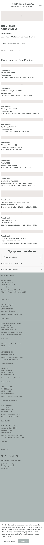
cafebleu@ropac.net (7, 354)
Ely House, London (7, 275)
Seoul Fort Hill (5, 421)
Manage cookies (9, 541)
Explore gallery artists (9, 269)
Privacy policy (5, 460)
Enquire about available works (14, 44)
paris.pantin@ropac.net (8, 329)
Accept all (23, 541)
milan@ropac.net (6, 411)
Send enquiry (40, 257)
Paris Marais (5, 300)
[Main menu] (40, 5)
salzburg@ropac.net (7, 374)
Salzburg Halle (5, 382)
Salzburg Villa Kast (7, 363)
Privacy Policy (6, 536)
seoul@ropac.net (6, 432)
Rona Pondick (8, 25)
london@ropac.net (7, 287)
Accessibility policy (15, 460)
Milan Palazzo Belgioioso (9, 400)
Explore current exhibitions (11, 263)
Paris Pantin (5, 318)
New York (4, 441)
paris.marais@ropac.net (8, 311)
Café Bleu (4, 339)
